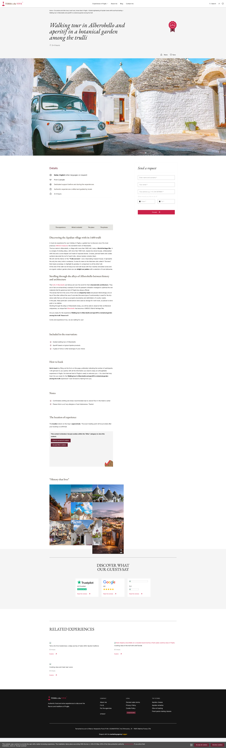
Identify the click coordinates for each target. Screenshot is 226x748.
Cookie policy (128, 744)
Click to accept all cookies (61, 440)
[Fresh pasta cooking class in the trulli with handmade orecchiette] (144, 643)
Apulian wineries (157, 705)
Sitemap (102, 714)
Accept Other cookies (59, 445)
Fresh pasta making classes (161, 711)
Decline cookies (217, 745)
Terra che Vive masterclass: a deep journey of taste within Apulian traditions (74, 646)
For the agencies (106, 708)
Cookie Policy (130, 708)
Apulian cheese (157, 702)
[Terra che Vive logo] (12, 2)
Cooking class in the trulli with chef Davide (128, 645)
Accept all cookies (201, 745)
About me (103, 702)
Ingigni (124, 734)
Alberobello (71, 308)
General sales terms (133, 702)
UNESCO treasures (61, 246)
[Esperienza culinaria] (50, 643)
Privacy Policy (131, 705)
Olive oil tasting (157, 708)
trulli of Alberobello (58, 285)
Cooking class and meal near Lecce (61, 667)
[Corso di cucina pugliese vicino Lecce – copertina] (50, 664)
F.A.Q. (102, 705)
